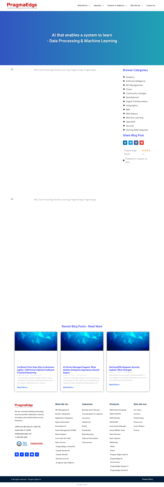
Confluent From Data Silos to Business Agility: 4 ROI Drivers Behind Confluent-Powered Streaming (36, 370)
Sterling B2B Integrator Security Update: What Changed (124, 369)
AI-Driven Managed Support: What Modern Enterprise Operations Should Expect (81, 370)
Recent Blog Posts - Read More (82, 326)
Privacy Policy (147, 479)
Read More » (22, 387)
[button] (89, 5)
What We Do (61, 404)
